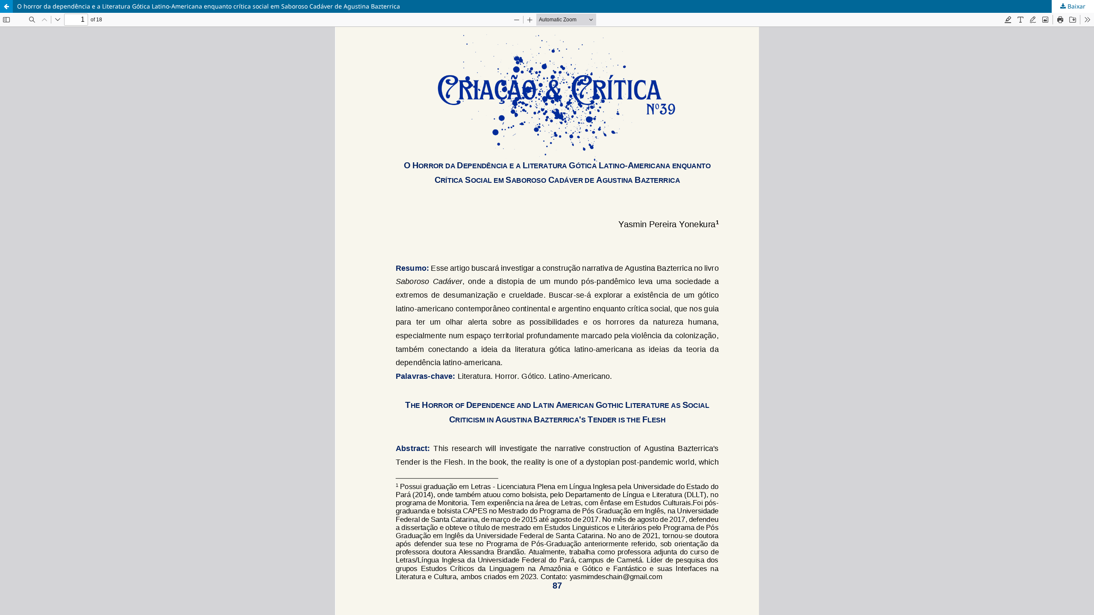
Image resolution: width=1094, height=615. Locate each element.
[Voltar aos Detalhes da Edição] (6, 6)
